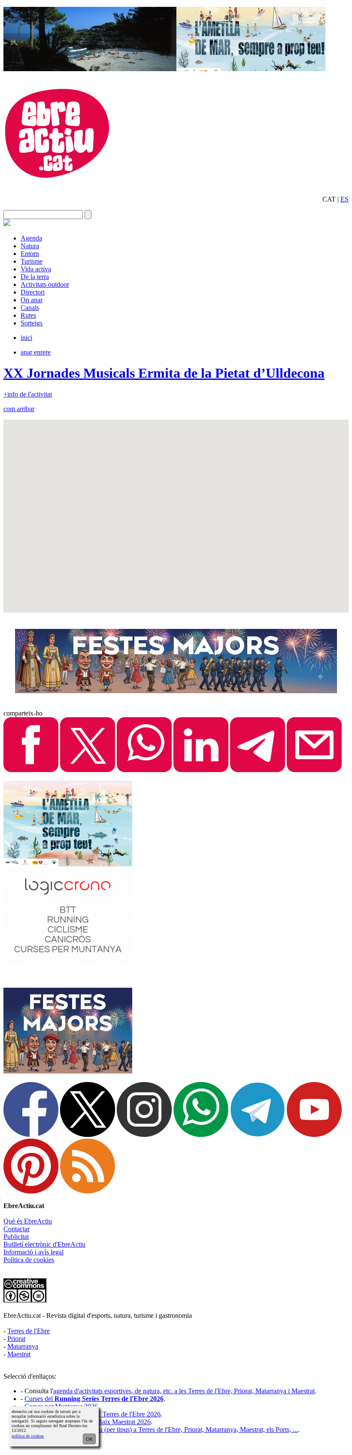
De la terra (35, 276)
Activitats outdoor (45, 284)
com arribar (18, 408)
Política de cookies (28, 1259)
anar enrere (36, 352)
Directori (33, 292)
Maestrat (18, 1354)
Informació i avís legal (33, 1252)
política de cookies (28, 1436)
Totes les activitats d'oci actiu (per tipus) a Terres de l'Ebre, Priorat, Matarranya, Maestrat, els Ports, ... (161, 1429)
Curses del (94, 1398)
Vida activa (36, 269)
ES (344, 199)
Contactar (16, 1229)
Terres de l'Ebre (28, 1331)
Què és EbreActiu (27, 1221)
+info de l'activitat (27, 394)
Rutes (28, 315)
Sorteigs (31, 323)
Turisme (31, 261)
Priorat (16, 1338)
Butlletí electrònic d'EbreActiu (44, 1244)
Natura (30, 246)
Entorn (30, 253)
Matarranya (22, 1346)
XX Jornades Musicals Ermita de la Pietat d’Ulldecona (164, 373)
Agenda (31, 238)
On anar (31, 300)
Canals (30, 307)
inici (26, 337)
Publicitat (16, 1236)
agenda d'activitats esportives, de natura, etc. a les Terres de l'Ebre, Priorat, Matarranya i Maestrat (184, 1391)
